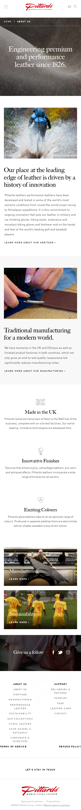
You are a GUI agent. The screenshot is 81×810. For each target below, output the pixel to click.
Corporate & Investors (20, 739)
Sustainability (20, 713)
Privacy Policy (53, 801)
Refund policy (70, 746)
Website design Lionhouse (56, 805)
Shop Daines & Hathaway (20, 730)
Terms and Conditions (32, 801)
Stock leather (20, 723)
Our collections (20, 718)
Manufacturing (20, 699)
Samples (60, 697)
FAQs (60, 703)
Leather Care (60, 708)
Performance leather (20, 706)
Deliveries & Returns (61, 690)
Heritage (20, 694)
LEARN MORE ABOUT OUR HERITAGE (29, 242)
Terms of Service (13, 746)
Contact (60, 713)
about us (20, 689)
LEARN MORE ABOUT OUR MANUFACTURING (34, 370)
